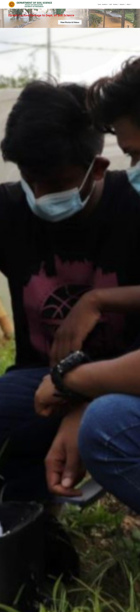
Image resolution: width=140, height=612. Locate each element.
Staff (110, 4)
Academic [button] (104, 4)
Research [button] (122, 4)
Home (99, 4)
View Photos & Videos (69, 22)
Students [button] (115, 4)
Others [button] (128, 4)
